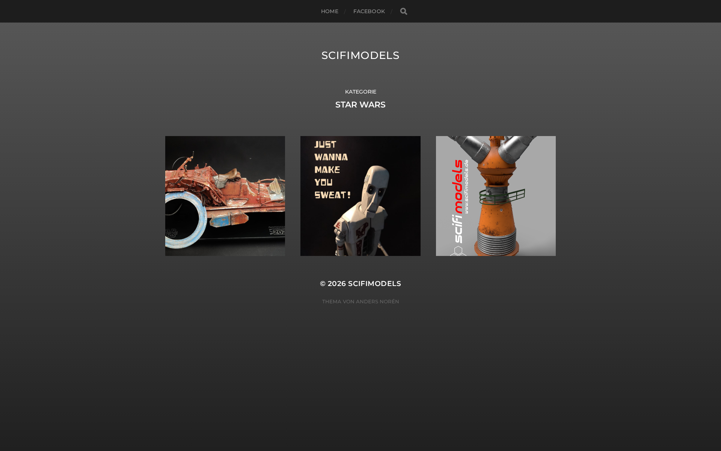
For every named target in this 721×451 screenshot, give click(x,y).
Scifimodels (360, 55)
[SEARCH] (403, 11)
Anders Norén (377, 301)
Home (329, 11)
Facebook (369, 11)
